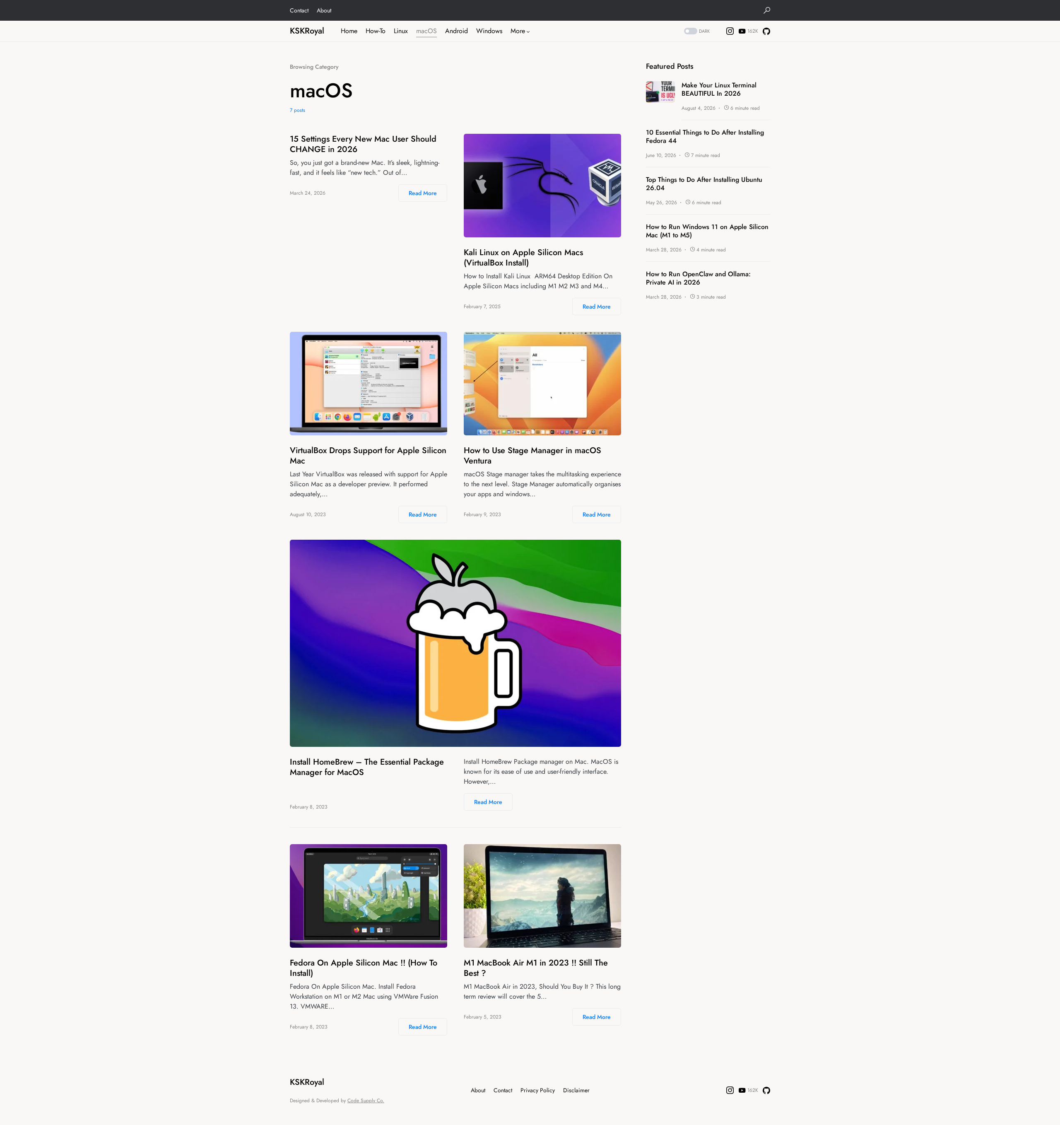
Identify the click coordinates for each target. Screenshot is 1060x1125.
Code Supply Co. (365, 1100)
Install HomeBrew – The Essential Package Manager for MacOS (367, 767)
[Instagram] (730, 31)
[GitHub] (766, 31)
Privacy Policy (537, 1090)
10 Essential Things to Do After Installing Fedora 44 (705, 136)
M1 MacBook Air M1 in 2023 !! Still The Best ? (536, 968)
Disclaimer (576, 1090)
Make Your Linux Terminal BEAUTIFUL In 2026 (719, 89)
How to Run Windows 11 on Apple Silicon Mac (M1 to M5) (707, 231)
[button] (767, 10)
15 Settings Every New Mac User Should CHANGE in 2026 (363, 144)
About (324, 10)
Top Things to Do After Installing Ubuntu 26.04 (704, 184)
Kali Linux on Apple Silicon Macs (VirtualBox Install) (523, 257)
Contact (299, 10)
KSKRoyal (307, 31)
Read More (423, 193)
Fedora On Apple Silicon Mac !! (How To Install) (363, 968)
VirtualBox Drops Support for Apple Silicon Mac (368, 455)
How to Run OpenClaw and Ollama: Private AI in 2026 (698, 278)
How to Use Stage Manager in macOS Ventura (532, 455)
